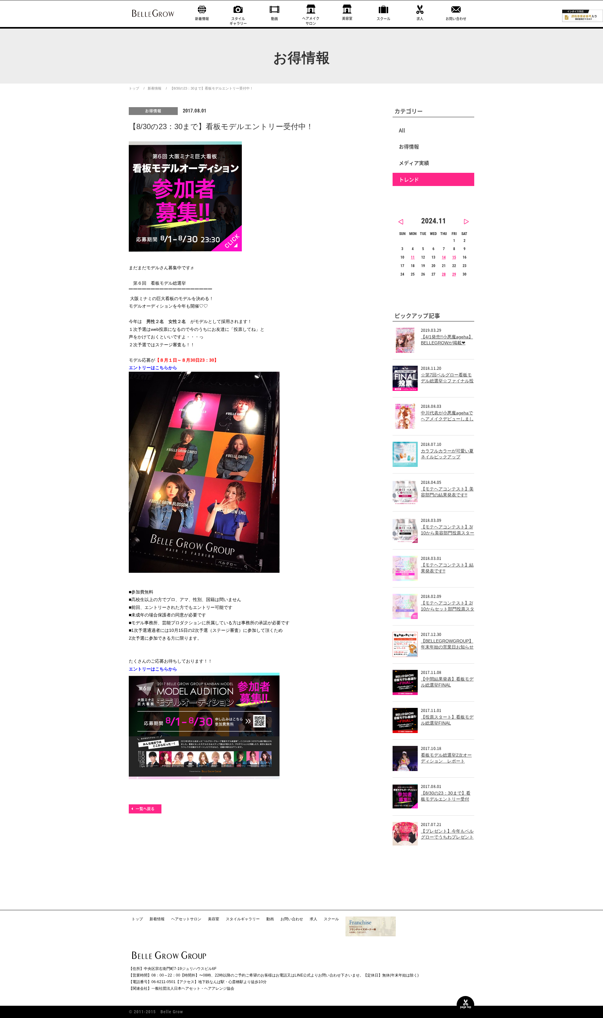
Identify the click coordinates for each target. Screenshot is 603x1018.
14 (444, 257)
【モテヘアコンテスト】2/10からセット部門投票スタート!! (447, 609)
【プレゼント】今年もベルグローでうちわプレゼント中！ (447, 837)
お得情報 (153, 111)
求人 (419, 18)
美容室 (347, 18)
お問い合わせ (456, 18)
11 (413, 257)
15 (454, 257)
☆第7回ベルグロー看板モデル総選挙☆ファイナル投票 (447, 381)
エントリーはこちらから (153, 367)
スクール (383, 18)
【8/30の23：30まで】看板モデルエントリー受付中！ (445, 799)
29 (454, 274)
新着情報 (202, 18)
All (402, 130)
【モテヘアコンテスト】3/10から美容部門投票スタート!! (447, 533)
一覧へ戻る (145, 809)
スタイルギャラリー (238, 21)
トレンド (409, 179)
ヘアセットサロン (186, 919)
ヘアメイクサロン (310, 21)
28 (444, 274)
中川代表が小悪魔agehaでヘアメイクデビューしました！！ (447, 419)
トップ (134, 88)
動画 (274, 18)
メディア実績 (414, 163)
